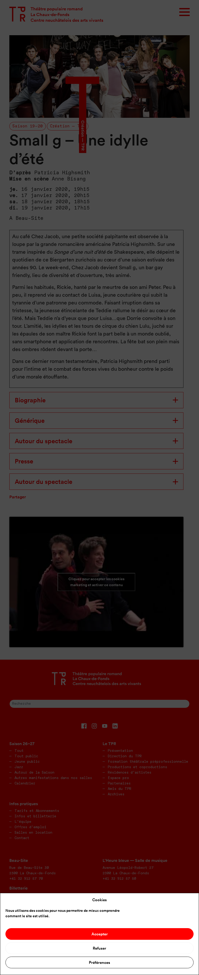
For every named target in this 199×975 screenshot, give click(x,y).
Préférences (99, 962)
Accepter (99, 934)
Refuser (99, 948)
